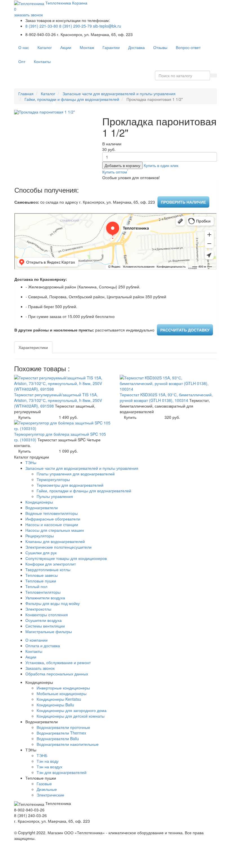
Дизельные (47, 789)
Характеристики (33, 347)
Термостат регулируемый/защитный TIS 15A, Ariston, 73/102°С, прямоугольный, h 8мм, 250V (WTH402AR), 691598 (58, 400)
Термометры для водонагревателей (70, 485)
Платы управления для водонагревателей (76, 474)
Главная (26, 93)
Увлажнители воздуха (45, 597)
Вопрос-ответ (188, 47)
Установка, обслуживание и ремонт (58, 662)
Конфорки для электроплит (50, 564)
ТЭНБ (42, 755)
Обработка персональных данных (56, 674)
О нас (23, 47)
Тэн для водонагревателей (61, 772)
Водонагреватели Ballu (58, 738)
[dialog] (161, 165)
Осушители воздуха (43, 620)
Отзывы (160, 47)
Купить (24, 417)
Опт (21, 61)
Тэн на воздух (49, 766)
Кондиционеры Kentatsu (59, 699)
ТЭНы (30, 462)
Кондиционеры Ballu (55, 704)
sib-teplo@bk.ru (107, 26)
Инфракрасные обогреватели (52, 519)
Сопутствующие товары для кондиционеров (66, 558)
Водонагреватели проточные (63, 727)
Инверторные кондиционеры (63, 688)
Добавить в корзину (122, 165)
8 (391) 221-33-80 (41, 26)
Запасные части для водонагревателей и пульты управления (119, 93)
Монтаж (87, 47)
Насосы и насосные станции (51, 524)
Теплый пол (36, 586)
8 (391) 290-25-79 (75, 26)
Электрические (50, 795)
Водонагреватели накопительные (68, 744)
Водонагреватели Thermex (61, 733)
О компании (36, 640)
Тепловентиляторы (43, 592)
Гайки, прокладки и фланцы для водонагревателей (72, 99)
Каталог (44, 47)
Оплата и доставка (42, 645)
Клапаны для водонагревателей (55, 541)
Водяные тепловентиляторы (51, 513)
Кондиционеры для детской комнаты (71, 716)
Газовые (44, 783)
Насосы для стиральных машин (54, 530)
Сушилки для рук (41, 552)
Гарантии (111, 47)
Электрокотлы (38, 609)
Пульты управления (55, 496)
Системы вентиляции (45, 626)
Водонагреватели (41, 507)
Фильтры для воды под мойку (52, 603)
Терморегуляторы (53, 479)
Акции (65, 47)
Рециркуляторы (39, 536)
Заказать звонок (40, 668)
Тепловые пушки (40, 581)
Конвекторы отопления (46, 614)
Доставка (136, 47)
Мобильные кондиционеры (61, 693)
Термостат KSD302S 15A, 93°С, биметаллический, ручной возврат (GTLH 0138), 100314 (166, 397)
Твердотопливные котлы (47, 569)
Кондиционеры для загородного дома (71, 710)
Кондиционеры (39, 502)
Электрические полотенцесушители (58, 547)
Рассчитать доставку (185, 330)
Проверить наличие (183, 202)
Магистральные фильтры (48, 631)
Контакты (42, 61)
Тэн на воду (48, 761)
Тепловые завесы (41, 575)
